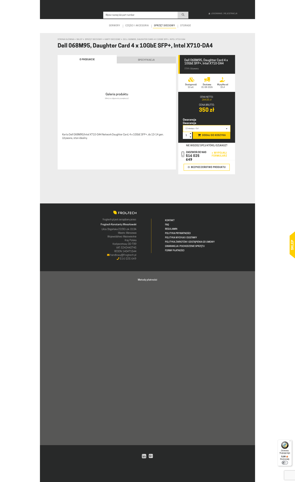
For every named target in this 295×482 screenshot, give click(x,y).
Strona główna (66, 39)
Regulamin (171, 229)
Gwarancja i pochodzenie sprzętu (185, 246)
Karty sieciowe (113, 39)
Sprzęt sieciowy (93, 39)
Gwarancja (189, 120)
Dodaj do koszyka (214, 135)
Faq (167, 225)
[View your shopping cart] (250, 28)
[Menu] (290, 441)
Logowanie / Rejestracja (224, 14)
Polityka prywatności (178, 233)
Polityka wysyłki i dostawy (181, 238)
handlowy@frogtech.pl (123, 255)
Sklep (80, 39)
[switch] (285, 462)
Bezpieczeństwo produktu (208, 167)
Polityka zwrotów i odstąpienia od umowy (190, 242)
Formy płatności (174, 251)
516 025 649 (127, 259)
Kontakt (170, 220)
